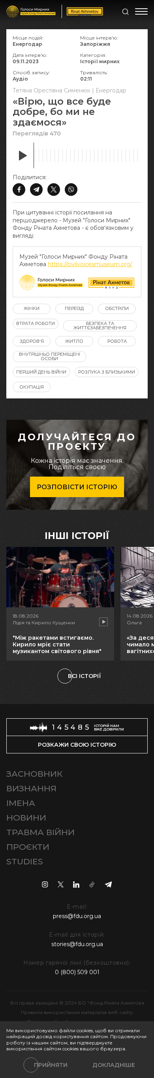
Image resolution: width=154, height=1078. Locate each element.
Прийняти (51, 1065)
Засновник (34, 774)
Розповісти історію (77, 487)
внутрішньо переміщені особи (49, 356)
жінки (31, 308)
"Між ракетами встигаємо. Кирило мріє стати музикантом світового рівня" (57, 644)
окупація (31, 387)
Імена (20, 803)
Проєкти (27, 847)
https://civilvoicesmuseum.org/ (90, 264)
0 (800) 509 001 (77, 972)
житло (74, 341)
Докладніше (113, 1065)
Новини (26, 818)
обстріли (117, 308)
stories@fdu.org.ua (77, 944)
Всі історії (84, 676)
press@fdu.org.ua (77, 916)
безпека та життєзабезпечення (99, 326)
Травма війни (40, 832)
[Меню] (141, 11)
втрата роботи (35, 323)
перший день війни (41, 372)
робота (117, 341)
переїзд (74, 308)
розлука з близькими (106, 372)
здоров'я (32, 341)
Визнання (31, 788)
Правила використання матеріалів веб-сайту (77, 1012)
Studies (24, 861)
